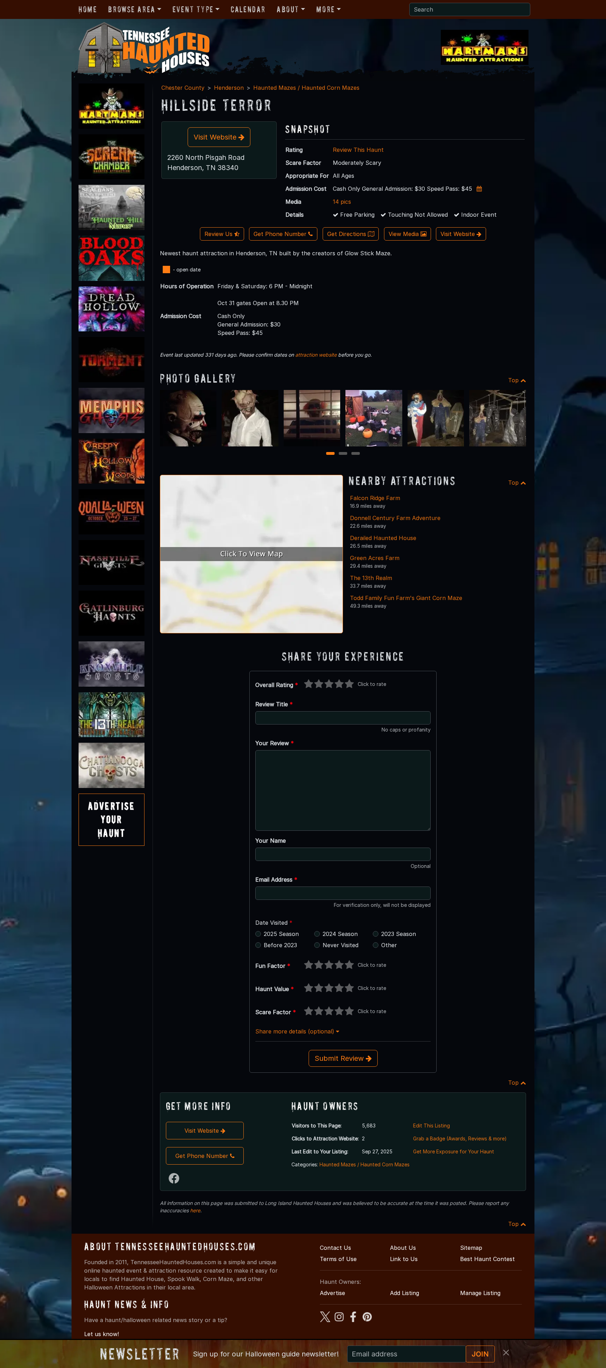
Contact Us (335, 1247)
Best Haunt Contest (487, 1258)
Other (389, 945)
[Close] (506, 1352)
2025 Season (281, 933)
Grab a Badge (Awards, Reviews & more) (460, 1138)
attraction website (316, 355)
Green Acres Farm (374, 557)
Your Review (274, 743)
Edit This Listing (431, 1125)
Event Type (193, 9)
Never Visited (340, 945)
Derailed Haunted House (383, 537)
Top (514, 380)
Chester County (182, 87)
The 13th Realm (371, 577)
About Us (403, 1247)
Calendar (248, 9)
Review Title (274, 704)
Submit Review (340, 1058)
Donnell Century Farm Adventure (395, 517)
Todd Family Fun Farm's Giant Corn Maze (406, 597)
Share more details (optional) (295, 1031)
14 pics (342, 201)
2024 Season (340, 933)
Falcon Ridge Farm (375, 497)
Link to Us (404, 1258)
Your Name (270, 840)
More (325, 9)
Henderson (229, 87)
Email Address (276, 879)
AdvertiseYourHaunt (111, 819)
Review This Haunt (358, 149)
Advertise (332, 1292)
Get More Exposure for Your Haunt (453, 1151)
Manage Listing (480, 1292)
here (195, 1210)
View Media (404, 233)
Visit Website (216, 137)
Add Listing (404, 1292)
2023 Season (398, 933)
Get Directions (347, 233)
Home (88, 9)
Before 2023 (280, 945)
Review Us (219, 233)
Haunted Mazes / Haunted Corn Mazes (306, 87)
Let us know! (101, 1333)
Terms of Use (338, 1258)
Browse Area (131, 9)
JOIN (480, 1354)
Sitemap (471, 1247)
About (288, 9)
